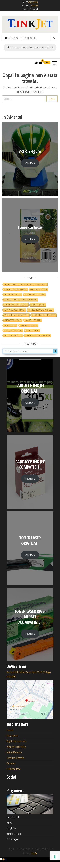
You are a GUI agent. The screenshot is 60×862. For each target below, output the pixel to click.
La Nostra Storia (13, 769)
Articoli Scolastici (40, 310)
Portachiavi (13, 330)
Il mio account (12, 735)
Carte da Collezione (38, 335)
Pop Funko (13, 294)
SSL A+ (34, 853)
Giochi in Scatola (44, 315)
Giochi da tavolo (16, 304)
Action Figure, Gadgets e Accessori (25, 284)
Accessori (39, 289)
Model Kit (33, 320)
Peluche (32, 330)
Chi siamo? (11, 763)
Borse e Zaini (13, 335)
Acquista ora (30, 163)
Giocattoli (13, 320)
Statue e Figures (15, 289)
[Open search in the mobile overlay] (30, 47)
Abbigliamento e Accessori (20, 299)
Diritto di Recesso (14, 752)
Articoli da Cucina (16, 315)
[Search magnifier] (55, 351)
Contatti (10, 730)
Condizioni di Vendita (15, 758)
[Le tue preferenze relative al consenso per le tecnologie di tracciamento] (55, 857)
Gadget (38, 304)
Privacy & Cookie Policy (16, 746)
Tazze (10, 325)
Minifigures (29, 325)
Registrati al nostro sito (16, 741)
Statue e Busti (14, 310)
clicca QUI (34, 5)
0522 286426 (33, 2)
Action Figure (34, 294)
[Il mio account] (36, 62)
